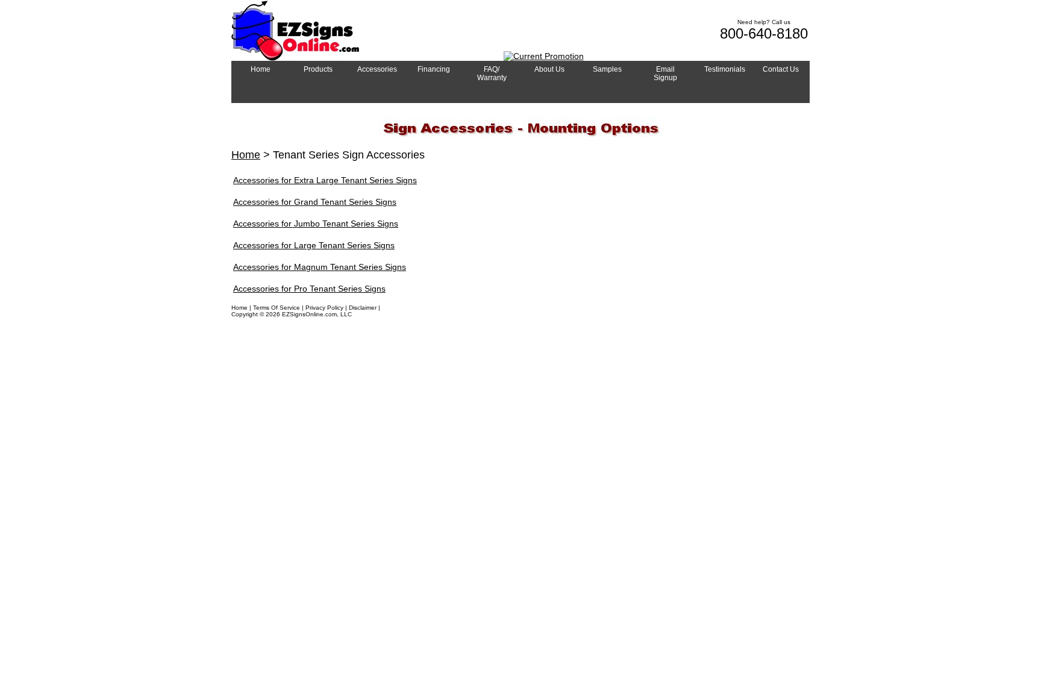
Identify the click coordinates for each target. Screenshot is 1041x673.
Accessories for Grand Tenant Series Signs (314, 202)
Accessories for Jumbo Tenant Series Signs (315, 223)
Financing (395, 307)
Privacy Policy (324, 307)
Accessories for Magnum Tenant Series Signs (319, 267)
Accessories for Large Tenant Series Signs (314, 245)
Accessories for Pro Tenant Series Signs (309, 288)
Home (245, 155)
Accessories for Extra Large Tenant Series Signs (325, 180)
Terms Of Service (276, 307)
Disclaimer (363, 307)
